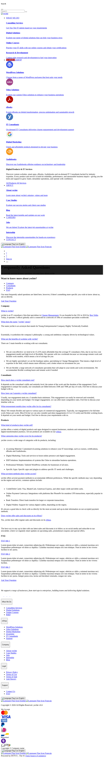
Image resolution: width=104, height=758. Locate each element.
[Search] (26, 11)
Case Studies (11, 653)
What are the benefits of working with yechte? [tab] (19, 339)
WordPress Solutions (14, 627)
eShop (58, 432)
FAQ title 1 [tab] (5, 541)
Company (10, 283)
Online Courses (12, 612)
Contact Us (10, 691)
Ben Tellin (94, 315)
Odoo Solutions (12, 629)
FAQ (8, 290)
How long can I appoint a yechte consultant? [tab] (19, 393)
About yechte (11, 651)
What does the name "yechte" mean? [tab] (15, 322)
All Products (11, 183)
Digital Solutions (13, 610)
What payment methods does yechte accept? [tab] (18, 474)
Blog (8, 660)
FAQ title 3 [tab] (5, 567)
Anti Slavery (11, 679)
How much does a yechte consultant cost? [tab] (17, 380)
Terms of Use (11, 674)
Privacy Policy (12, 672)
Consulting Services (14, 608)
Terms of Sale (11, 677)
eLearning (10, 634)
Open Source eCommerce (35, 756)
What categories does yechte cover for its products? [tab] (21, 436)
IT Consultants (12, 636)
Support (9, 638)
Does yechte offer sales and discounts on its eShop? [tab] (21, 516)
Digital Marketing (13, 632)
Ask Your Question (8, 301)
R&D (8, 615)
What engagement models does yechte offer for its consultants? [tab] (26, 406)
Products (9, 288)
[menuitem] (11, 240)
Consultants (10, 286)
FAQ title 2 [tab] (5, 554)
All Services (21, 183)
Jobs (8, 655)
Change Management (50, 315)
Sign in (9, 259)
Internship (10, 657)
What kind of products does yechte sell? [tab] (17, 425)
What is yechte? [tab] (7, 311)
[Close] (2, 9)
